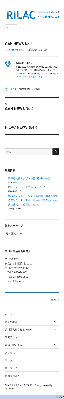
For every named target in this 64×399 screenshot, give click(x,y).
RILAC (13, 88)
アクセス (10, 352)
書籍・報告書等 (13, 345)
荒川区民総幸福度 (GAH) (18, 329)
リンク (8, 360)
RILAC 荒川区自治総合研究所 (18, 385)
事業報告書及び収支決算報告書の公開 (29, 178)
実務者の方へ (12, 375)
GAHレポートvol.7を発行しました (27, 187)
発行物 (37, 88)
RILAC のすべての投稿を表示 (29, 77)
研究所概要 (11, 322)
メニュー (11, 27)
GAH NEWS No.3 (15, 49)
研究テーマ (11, 337)
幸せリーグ (11, 368)
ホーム (8, 314)
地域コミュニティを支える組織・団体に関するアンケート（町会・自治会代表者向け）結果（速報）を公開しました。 (33, 200)
